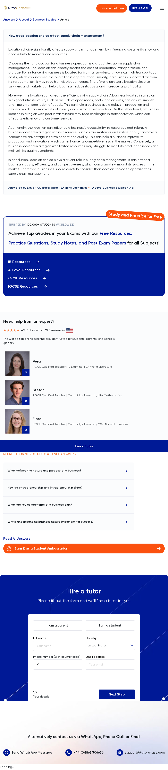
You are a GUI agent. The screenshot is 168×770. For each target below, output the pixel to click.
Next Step (117, 694)
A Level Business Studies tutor (113, 187)
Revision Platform (112, 8)
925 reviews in (55, 330)
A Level (24, 19)
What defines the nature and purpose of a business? (44, 470)
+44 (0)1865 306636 (88, 752)
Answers (9, 19)
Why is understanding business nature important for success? (50, 521)
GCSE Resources (22, 278)
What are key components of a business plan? (40, 504)
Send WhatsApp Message (31, 752)
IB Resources (19, 262)
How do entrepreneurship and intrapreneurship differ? (45, 487)
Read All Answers (16, 538)
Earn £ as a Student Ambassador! (41, 548)
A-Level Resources (24, 270)
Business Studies (44, 19)
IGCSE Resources (23, 286)
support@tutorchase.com (145, 752)
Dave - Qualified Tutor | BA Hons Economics (57, 187)
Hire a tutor (140, 8)
